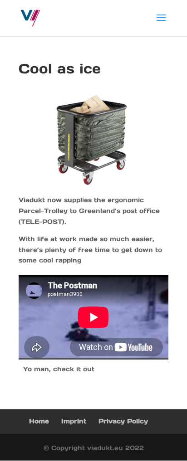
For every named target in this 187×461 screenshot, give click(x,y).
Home (39, 421)
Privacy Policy (123, 421)
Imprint (73, 421)
